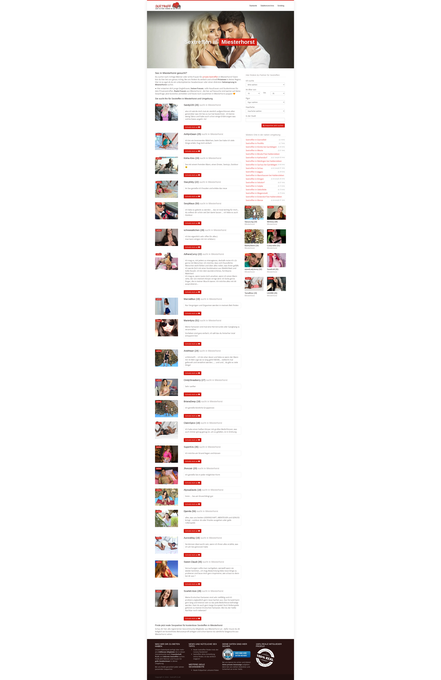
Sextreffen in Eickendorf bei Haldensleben (265, 197)
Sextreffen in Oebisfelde (265, 189)
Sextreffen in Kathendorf (262, 157)
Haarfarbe (250, 107)
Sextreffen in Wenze (262, 200)
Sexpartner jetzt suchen (273, 125)
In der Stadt (251, 116)
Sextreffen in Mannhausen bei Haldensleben (265, 175)
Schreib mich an (191, 127)
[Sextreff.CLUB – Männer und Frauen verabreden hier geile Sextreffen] (168, 5)
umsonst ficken (213, 670)
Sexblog (280, 6)
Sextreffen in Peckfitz (265, 143)
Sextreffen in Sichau (262, 168)
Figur (248, 98)
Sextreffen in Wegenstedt (265, 193)
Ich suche (250, 80)
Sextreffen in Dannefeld (265, 139)
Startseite (253, 6)
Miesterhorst (214, 105)
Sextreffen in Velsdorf (265, 182)
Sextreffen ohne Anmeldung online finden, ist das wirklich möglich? (204, 656)
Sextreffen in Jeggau (265, 172)
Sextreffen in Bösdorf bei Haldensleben (265, 154)
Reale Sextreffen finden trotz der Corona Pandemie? (205, 651)
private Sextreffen (210, 77)
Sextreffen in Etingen (262, 179)
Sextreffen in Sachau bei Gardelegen (265, 164)
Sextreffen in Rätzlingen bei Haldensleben (265, 161)
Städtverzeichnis (267, 6)
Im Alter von (251, 89)
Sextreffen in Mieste (265, 150)
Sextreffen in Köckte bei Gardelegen (265, 147)
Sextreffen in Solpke (265, 186)
